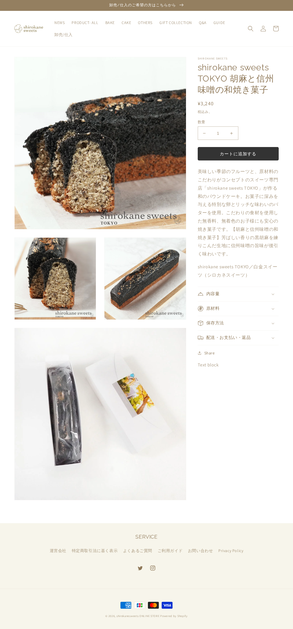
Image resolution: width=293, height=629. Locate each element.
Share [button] (209, 353)
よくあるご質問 (137, 550)
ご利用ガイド (170, 550)
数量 (201, 122)
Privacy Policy (230, 550)
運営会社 (58, 550)
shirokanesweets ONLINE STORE (138, 616)
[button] (250, 28)
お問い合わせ (200, 550)
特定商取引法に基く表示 (95, 550)
